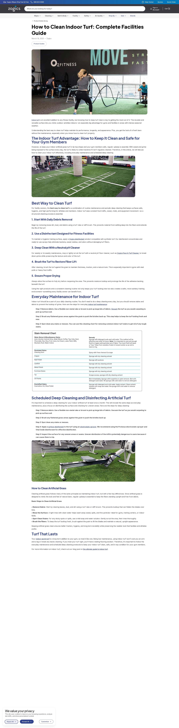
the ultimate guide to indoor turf (95, 549)
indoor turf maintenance (97, 304)
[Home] (14, 9)
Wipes (36, 16)
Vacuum (114, 309)
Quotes (160, 2)
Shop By (112, 16)
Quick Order (171, 2)
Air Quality (99, 16)
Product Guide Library (41, 21)
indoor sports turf (42, 539)
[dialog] (29, 716)
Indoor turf (35, 120)
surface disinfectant (56, 427)
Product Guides (39, 44)
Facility (75, 16)
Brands (132, 16)
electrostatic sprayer (88, 427)
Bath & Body (62, 16)
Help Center (149, 2)
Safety (86, 16)
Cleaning (48, 16)
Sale (122, 16)
